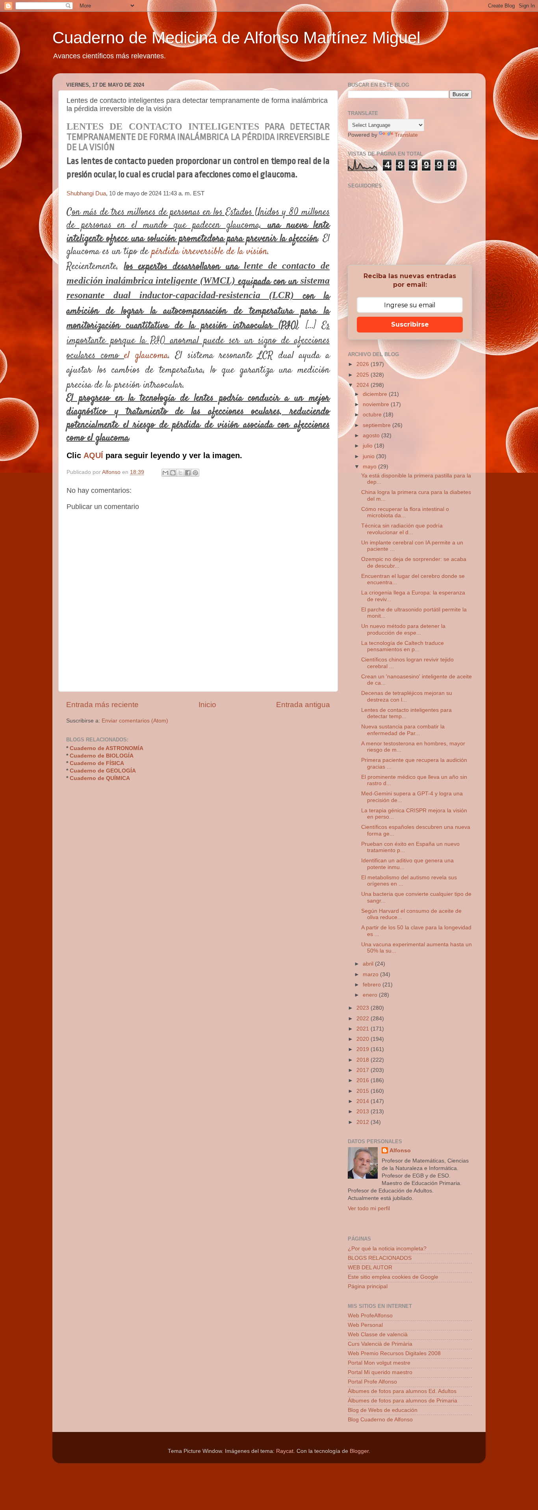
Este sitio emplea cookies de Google (393, 1277)
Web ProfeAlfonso (370, 1316)
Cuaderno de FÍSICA (97, 763)
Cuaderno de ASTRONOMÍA (106, 748)
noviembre (377, 404)
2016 (363, 1080)
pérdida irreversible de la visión (209, 251)
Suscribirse (410, 324)
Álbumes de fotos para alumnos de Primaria (402, 1401)
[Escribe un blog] (173, 473)
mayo (370, 467)
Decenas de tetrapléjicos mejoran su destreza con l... (406, 696)
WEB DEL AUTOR (370, 1267)
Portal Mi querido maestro (380, 1372)
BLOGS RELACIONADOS (380, 1258)
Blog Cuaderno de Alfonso (380, 1420)
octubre (373, 415)
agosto (372, 435)
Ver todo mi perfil (369, 1208)
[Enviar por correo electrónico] (165, 473)
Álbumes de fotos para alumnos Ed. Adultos (402, 1391)
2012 (363, 1122)
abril (369, 964)
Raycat (284, 1451)
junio (369, 456)
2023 (363, 1008)
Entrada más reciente (102, 704)
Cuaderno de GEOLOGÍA (103, 771)
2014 (363, 1101)
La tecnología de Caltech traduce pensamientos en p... (402, 646)
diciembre (376, 394)
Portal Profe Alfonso (372, 1382)
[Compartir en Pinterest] (195, 473)
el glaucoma (146, 355)
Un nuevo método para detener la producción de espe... (403, 629)
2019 (363, 1049)
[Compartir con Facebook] (188, 473)
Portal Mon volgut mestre (379, 1363)
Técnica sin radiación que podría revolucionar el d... (402, 529)
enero (371, 995)
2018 (363, 1060)
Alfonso (400, 1150)
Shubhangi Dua (86, 193)
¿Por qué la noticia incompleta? (387, 1249)
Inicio (207, 704)
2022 (363, 1019)
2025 (363, 375)
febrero (372, 985)
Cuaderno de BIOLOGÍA (102, 756)
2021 (363, 1029)
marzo (371, 974)
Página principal (368, 1286)
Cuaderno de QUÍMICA (100, 778)
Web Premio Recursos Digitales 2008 (394, 1353)
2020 (363, 1039)
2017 (363, 1070)
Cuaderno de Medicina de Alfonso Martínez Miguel (236, 37)
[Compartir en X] (180, 473)
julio (368, 446)
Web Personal (365, 1325)
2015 (363, 1091)
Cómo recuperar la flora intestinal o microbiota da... (405, 512)
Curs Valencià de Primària (380, 1344)
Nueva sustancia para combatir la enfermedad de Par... (403, 730)
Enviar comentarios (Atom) (135, 721)
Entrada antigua (303, 704)
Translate (406, 135)
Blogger (359, 1451)
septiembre (377, 425)
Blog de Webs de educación (382, 1410)
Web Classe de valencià (378, 1334)
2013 (363, 1111)
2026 (363, 364)
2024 (363, 385)
